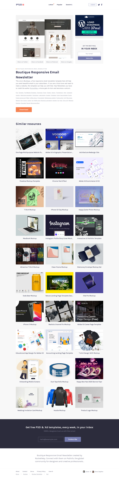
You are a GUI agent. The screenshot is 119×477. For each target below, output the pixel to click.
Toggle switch (59, 98)
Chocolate (23, 103)
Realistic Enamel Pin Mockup (59, 324)
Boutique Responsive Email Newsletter (32, 68)
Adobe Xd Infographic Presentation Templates (59, 152)
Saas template (64, 95)
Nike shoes (69, 98)
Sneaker (48, 95)
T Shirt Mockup (29, 210)
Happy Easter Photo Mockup (89, 210)
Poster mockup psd (21, 98)
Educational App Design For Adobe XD (30, 353)
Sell (65, 98)
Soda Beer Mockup (30, 296)
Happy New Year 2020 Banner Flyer (89, 382)
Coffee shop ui (33, 98)
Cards (58, 95)
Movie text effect (35, 103)
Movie (17, 474)
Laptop (29, 100)
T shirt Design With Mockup (89, 353)
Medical (18, 100)
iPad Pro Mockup (89, 296)
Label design (42, 95)
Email (44, 92)
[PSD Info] (23, 4)
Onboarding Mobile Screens (30, 382)
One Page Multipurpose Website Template (30, 152)
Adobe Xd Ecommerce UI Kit (89, 181)
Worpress (71, 100)
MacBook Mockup (30, 238)
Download (39, 92)
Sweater (54, 100)
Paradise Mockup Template (30, 181)
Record (28, 103)
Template (21, 92)
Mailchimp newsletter (26, 95)
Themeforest (59, 92)
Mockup (25, 474)
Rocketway (35, 95)
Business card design (46, 100)
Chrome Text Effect (59, 181)
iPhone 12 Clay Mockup (59, 210)
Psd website (41, 98)
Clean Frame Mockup (59, 267)
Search (51, 471)
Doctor (70, 95)
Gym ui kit (65, 100)
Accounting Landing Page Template (59, 353)
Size (21, 100)
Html (65, 92)
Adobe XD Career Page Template (89, 324)
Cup (58, 100)
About (17, 471)
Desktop (18, 103)
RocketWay (34, 88)
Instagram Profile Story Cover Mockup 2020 (59, 238)
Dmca (32, 471)
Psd (17, 92)
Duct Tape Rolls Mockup (59, 382)
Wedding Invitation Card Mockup (29, 410)
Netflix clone (37, 100)
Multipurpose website (50, 98)
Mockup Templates (37, 474)
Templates (53, 95)
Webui (27, 98)
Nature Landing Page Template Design (59, 296)
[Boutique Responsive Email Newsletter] (44, 36)
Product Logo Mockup (89, 410)
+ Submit (92, 5)
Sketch (53, 92)
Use (33, 100)
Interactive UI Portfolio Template (89, 238)
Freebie (49, 92)
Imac (61, 100)
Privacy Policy (41, 471)
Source (25, 100)
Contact (24, 471)
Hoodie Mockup (59, 410)
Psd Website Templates (30, 92)
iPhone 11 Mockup (29, 324)
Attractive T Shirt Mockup (29, 267)
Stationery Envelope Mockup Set (89, 267)
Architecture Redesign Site (89, 152)
